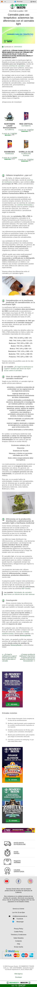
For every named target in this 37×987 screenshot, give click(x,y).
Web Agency (18, 974)
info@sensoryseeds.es (20, 916)
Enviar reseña (18, 947)
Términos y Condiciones (18, 934)
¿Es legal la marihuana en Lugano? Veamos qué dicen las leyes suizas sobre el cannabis (9, 658)
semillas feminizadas (24, 205)
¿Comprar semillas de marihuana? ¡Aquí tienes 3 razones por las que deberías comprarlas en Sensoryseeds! (27, 658)
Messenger (20, 1)
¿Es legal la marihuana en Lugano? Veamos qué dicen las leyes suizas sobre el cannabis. (18, 368)
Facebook (20, 919)
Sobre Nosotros (19, 938)
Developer (18, 977)
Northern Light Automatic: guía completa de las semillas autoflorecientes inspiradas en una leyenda (21, 725)
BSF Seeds (26, 588)
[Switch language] (3, 1)
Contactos (18, 941)
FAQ (18, 944)
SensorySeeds (16, 645)
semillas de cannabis (16, 66)
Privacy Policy (18, 928)
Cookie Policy (18, 931)
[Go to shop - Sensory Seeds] (18, 982)
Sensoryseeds (25, 635)
